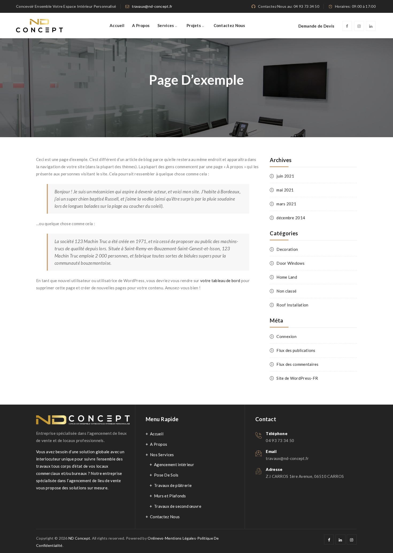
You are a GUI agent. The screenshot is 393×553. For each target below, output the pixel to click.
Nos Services (162, 454)
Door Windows (290, 263)
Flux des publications (295, 350)
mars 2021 (286, 203)
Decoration (287, 249)
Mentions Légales (180, 538)
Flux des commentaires (297, 364)
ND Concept (79, 538)
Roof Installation (292, 304)
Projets (194, 25)
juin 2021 (285, 176)
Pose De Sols (166, 475)
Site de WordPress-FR (297, 378)
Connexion (286, 336)
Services (165, 25)
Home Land (286, 277)
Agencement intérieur (174, 464)
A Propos (140, 25)
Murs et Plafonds (170, 495)
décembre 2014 (290, 217)
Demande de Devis (316, 26)
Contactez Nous (229, 25)
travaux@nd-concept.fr (152, 6)
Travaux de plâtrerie (173, 485)
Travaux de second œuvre (177, 506)
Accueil (117, 25)
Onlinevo (155, 538)
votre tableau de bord (220, 280)
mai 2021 (285, 189)
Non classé (286, 291)
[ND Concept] (39, 25)
